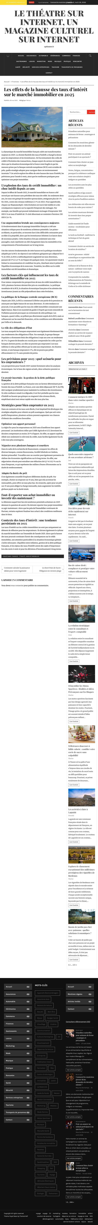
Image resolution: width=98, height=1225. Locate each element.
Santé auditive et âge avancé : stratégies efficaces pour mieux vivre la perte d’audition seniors (81, 196)
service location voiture (71, 1222)
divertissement (43, 1043)
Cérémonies (55, 56)
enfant (90, 1213)
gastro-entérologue (45, 1074)
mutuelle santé (43, 1131)
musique (40, 1124)
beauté (40, 1012)
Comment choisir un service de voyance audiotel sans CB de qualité (80, 333)
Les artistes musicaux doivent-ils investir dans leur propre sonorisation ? (81, 215)
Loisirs (32, 61)
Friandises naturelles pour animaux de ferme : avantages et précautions (81, 134)
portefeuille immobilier (46, 1143)
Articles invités (74, 1001)
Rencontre (77, 61)
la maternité (42, 1087)
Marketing (41, 61)
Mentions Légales (75, 994)
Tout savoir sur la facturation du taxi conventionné (80, 310)
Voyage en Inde (83, 1216)
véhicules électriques (45, 1181)
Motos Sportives (43, 1118)
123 (74, 965)
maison (57, 1093)
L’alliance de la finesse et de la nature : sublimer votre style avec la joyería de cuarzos (80, 269)
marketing (41, 1106)
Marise (28, 100)
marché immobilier (32, 556)
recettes (40, 1149)
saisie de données (44, 1156)
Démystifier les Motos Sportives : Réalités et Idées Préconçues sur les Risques (81, 688)
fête (52, 1068)
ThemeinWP (24, 1216)
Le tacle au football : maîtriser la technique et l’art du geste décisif (81, 238)
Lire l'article (73, 433)
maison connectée (44, 1099)
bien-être (51, 1012)
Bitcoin (71, 349)
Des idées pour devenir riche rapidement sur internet (79, 511)
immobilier (41, 1081)
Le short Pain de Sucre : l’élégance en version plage (50, 569)
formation (41, 1068)
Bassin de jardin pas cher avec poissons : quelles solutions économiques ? (80, 930)
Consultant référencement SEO (78, 1022)
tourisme (41, 1175)
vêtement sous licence (46, 1187)
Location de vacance (44, 1216)
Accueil (21, 56)
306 (71, 1202)
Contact (49, 73)
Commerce (66, 56)
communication (43, 1030)
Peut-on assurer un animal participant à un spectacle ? (85, 1126)
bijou (67, 1219)
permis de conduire (45, 1137)
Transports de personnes (71, 67)
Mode (50, 61)
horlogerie (56, 1216)
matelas (53, 1106)
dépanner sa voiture (45, 1049)
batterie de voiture (44, 1005)
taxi (51, 1168)
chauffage (41, 1024)
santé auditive (43, 1162)
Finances (76, 56)
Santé (17, 67)
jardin (53, 1081)
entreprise (41, 1056)
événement (53, 1193)
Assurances (31, 56)
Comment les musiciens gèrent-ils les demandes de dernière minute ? (42, 2)
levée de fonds (43, 1093)
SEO (55, 1162)
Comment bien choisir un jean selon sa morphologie (84, 1168)
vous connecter (17, 585)
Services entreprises (40, 67)
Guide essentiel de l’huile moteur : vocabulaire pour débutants (79, 227)
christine (72, 330)
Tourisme (55, 67)
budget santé (52, 1018)
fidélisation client (44, 1062)
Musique (57, 61)
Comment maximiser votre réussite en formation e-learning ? (81, 321)
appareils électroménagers (47, 993)
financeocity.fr (17, 205)
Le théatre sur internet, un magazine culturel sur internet (49, 26)
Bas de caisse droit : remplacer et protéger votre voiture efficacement (81, 568)
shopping (41, 1168)
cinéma (53, 1024)
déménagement (48, 1219)
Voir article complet (74, 1070)
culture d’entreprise (45, 1037)
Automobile (43, 56)
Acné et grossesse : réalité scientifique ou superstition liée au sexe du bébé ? (81, 257)
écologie (40, 1193)
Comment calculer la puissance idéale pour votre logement (17, 569)
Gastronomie (21, 61)
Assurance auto (43, 999)
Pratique (67, 61)
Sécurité (26, 67)
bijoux (39, 1018)
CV (59, 1037)
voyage (52, 1175)
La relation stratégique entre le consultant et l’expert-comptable (79, 628)
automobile (59, 1219)
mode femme (42, 1112)
